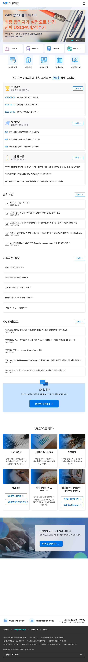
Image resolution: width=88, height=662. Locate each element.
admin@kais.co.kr (45, 620)
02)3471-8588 (17, 620)
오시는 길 (46, 629)
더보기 (77, 88)
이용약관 (6, 629)
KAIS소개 (34, 629)
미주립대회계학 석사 (71, 499)
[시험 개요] (16, 476)
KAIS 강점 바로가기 (49, 544)
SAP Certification (71, 505)
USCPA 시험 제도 (14, 496)
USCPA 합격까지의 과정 (17, 502)
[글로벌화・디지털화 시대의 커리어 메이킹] (72, 476)
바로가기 (13, 590)
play (81, 40)
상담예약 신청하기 (42, 404)
